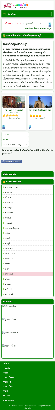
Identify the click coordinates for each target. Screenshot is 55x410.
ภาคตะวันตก (8, 386)
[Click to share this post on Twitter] (50, 23)
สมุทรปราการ (10, 248)
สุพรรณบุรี (9, 274)
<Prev (5, 139)
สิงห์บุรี (7, 269)
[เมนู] (49, 14)
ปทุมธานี (8, 223)
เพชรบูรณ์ (9, 294)
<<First (6, 134)
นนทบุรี (8, 218)
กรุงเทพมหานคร (11, 187)
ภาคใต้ (5, 391)
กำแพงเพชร (9, 192)
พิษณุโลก (8, 238)
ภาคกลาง (18, 23)
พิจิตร (7, 233)
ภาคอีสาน (7, 382)
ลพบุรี (7, 243)
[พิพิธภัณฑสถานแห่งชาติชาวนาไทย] (13, 102)
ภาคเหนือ (6, 368)
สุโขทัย (7, 279)
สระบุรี (7, 263)
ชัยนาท (8, 197)
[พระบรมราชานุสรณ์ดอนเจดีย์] (40, 102)
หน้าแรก (8, 23)
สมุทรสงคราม (10, 253)
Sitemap (6, 395)
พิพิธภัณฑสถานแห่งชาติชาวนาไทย (14, 111)
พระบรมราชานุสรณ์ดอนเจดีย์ (40, 110)
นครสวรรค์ (9, 212)
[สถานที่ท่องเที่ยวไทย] (17, 5)
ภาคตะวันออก (8, 377)
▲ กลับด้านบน (8, 400)
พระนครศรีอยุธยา (12, 228)
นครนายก (9, 202)
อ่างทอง (8, 284)
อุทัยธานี (8, 289)
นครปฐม (8, 207)
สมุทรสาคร (9, 258)
